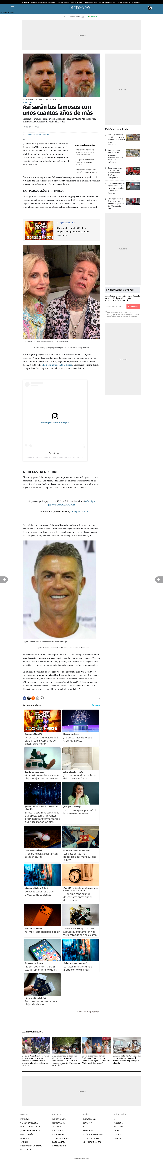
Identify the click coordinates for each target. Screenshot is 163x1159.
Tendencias (31, 134)
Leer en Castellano (7, 13)
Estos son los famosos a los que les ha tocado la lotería (86, 171)
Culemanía (56, 1127)
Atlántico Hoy (58, 1134)
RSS (84, 1127)
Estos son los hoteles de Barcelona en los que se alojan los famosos (85, 152)
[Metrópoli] (81, 8)
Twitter (46, 134)
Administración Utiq (92, 1142)
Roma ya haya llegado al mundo (57, 364)
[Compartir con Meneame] (33, 698)
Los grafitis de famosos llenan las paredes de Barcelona (85, 162)
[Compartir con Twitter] (29, 698)
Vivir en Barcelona (29, 1123)
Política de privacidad (93, 1134)
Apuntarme (133, 306)
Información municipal (31, 1146)
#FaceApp (90, 501)
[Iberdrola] (92, 17)
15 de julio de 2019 (80, 511)
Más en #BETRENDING (32, 1032)
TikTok (117, 1130)
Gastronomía (26, 1134)
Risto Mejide (53, 457)
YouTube (117, 1134)
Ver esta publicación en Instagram (55, 423)
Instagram (119, 1127)
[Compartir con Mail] (37, 698)
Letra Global (57, 1130)
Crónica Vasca (58, 1123)
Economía (24, 1138)
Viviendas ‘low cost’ (63, 2)
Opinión (24, 1142)
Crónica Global (59, 1119)
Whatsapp (118, 1138)
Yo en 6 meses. (55, 453)
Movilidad (25, 1119)
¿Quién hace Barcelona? (31, 1130)
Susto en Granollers (76, 2)
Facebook (118, 1123)
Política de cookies (91, 1138)
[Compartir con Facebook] (24, 698)
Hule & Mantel (58, 1142)
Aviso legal (88, 1130)
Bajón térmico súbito (124, 2)
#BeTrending (26, 1149)
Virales (39, 134)
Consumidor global (61, 1138)
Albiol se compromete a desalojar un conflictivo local (100, 2)
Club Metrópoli (59, 1146)
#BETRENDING (27, 102)
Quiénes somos (89, 1119)
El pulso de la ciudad (30, 1127)
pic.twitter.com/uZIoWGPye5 (61, 504)
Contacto (87, 1123)
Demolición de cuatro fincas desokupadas (43, 2)
